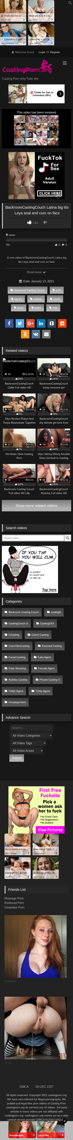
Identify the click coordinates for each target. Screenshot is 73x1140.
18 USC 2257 (44, 1086)
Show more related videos (36, 506)
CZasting (14, 634)
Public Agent (16, 690)
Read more (34, 272)
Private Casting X (49, 679)
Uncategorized (17, 702)
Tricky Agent (42, 690)
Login (42, 52)
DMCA (24, 1086)
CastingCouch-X (18, 623)
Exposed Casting (52, 645)
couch (56, 298)
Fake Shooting (17, 668)
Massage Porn (14, 898)
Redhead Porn (14, 903)
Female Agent (46, 668)
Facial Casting (17, 657)
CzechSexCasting (19, 645)
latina (38, 307)
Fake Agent (44, 657)
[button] (70, 3)
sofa (54, 307)
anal (58, 290)
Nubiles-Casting (18, 679)
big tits (18, 298)
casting (37, 298)
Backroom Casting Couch (29, 290)
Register (55, 52)
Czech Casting (40, 634)
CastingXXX (47, 623)
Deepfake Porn (14, 907)
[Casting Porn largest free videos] (30, 67)
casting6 (56, 612)
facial (20, 307)
